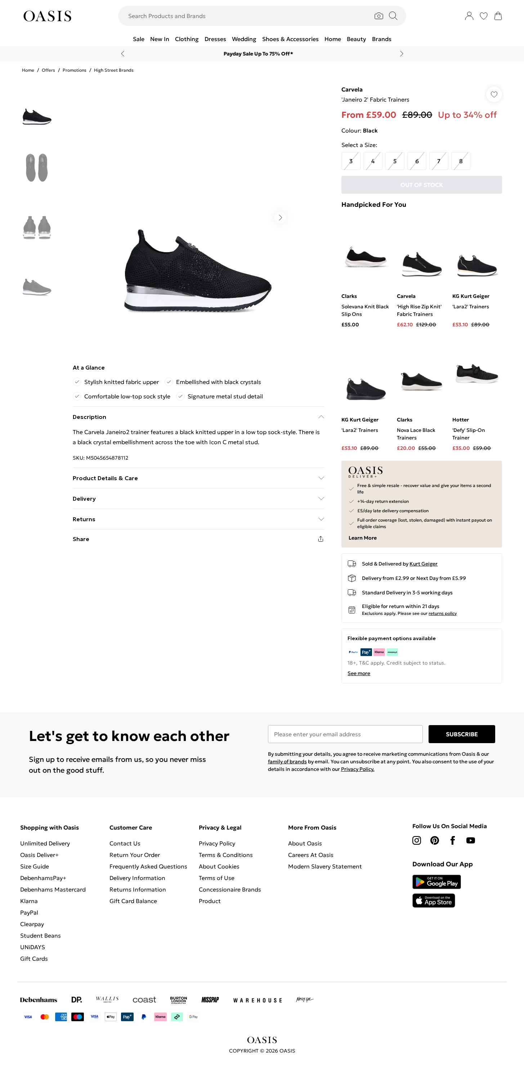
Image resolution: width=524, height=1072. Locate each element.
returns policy (443, 613)
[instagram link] (416, 840)
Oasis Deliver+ (39, 854)
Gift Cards (34, 958)
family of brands (287, 761)
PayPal (29, 912)
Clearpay (32, 924)
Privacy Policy (217, 843)
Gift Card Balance (133, 900)
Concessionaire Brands (230, 889)
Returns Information (137, 889)
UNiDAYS (32, 947)
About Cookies (219, 866)
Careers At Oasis (310, 854)
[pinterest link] (434, 840)
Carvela (352, 89)
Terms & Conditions (226, 854)
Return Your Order (134, 854)
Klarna (29, 900)
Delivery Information (137, 877)
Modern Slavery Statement (325, 866)
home (28, 70)
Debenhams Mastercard (53, 889)
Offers (48, 70)
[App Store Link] (436, 891)
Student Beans (40, 935)
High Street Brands (114, 70)
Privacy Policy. (358, 769)
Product (210, 900)
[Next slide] (401, 53)
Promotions (74, 70)
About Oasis (305, 843)
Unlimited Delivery (45, 843)
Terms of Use (216, 877)
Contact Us (124, 843)
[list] (198, 217)
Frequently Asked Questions (148, 866)
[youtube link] (470, 840)
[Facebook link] (452, 840)
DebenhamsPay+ (43, 877)
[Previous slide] (122, 53)
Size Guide (34, 866)
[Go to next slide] (280, 217)
